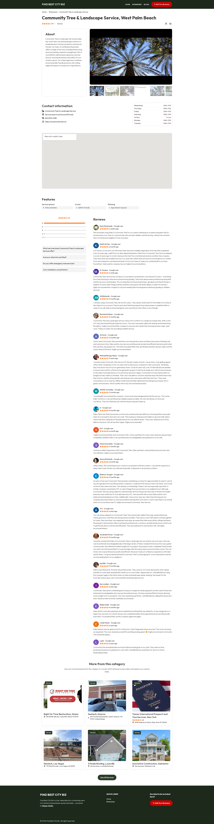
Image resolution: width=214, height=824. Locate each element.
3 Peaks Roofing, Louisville (101, 763)
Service (60, 24)
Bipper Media (47, 806)
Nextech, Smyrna (96, 714)
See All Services (107, 777)
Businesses (137, 4)
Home (127, 4)
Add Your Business (162, 4)
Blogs (146, 4)
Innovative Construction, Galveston (150, 763)
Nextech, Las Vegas (54, 763)
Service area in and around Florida (59, 114)
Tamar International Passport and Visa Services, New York (150, 715)
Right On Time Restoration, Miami (61, 714)
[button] (169, 56)
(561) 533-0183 (51, 118)
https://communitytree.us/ (55, 122)
